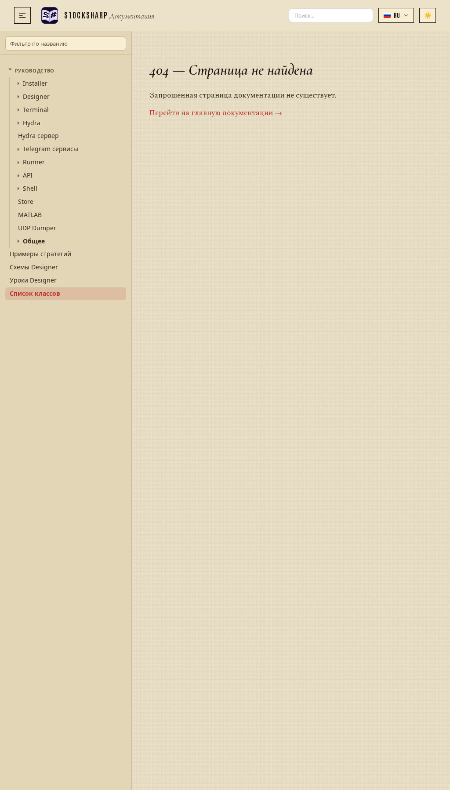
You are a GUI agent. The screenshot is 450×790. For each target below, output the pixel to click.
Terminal (36, 110)
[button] (396, 15)
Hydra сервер (38, 135)
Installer (35, 83)
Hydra (31, 123)
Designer (36, 97)
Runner (34, 162)
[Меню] (22, 15)
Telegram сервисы (50, 149)
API (28, 175)
